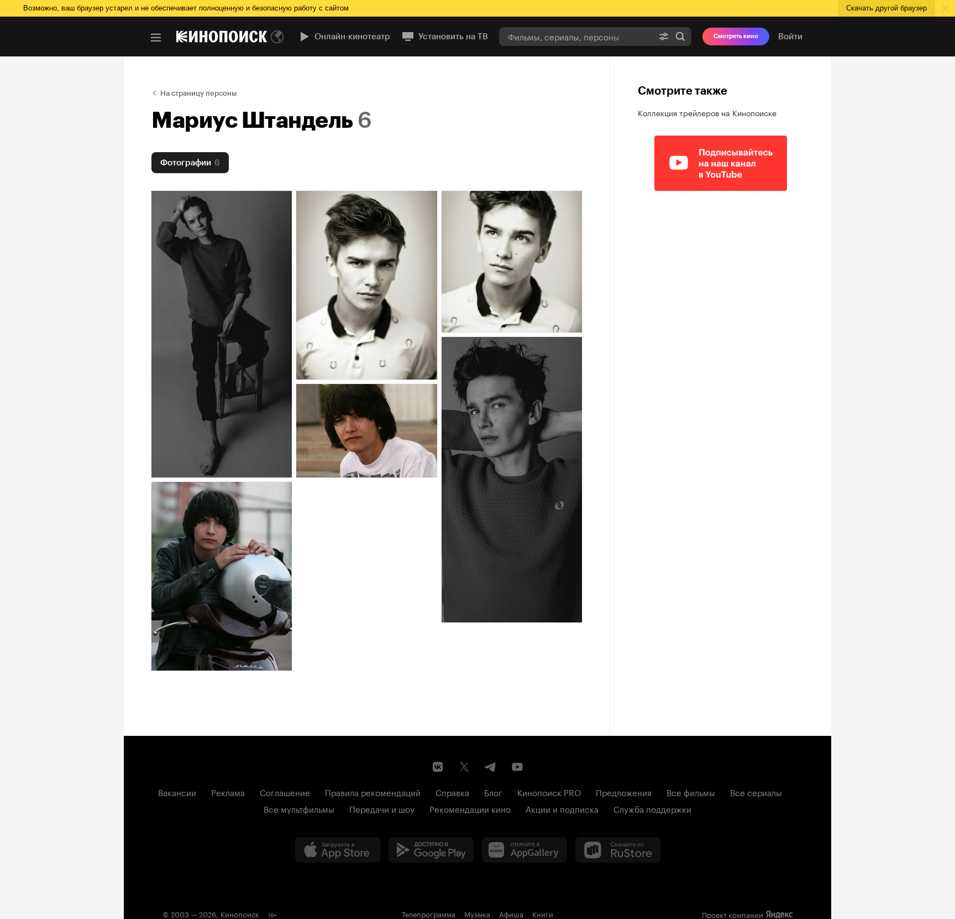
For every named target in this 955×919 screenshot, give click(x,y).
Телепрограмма (428, 913)
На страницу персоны (198, 93)
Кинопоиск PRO (549, 791)
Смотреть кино (735, 36)
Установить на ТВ (453, 36)
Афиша (511, 913)
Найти (680, 36)
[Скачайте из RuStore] (617, 850)
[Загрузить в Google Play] (431, 850)
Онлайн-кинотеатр (352, 36)
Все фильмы (691, 791)
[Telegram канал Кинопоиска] (490, 766)
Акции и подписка (562, 808)
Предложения (624, 791)
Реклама (228, 791)
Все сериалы (756, 791)
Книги (542, 913)
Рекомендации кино (470, 808)
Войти (790, 36)
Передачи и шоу (381, 808)
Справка (452, 791)
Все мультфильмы (299, 808)
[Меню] (155, 37)
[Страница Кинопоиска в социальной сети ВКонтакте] (437, 766)
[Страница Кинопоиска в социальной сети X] (464, 766)
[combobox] (576, 36)
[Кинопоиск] (221, 36)
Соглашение (285, 791)
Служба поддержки (652, 808)
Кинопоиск (240, 913)
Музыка (477, 913)
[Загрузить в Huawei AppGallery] (524, 850)
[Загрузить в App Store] (337, 850)
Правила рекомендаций (373, 791)
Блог (493, 791)
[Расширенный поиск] (663, 36)
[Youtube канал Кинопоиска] (517, 766)
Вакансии (177, 791)
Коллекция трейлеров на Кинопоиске (707, 112)
